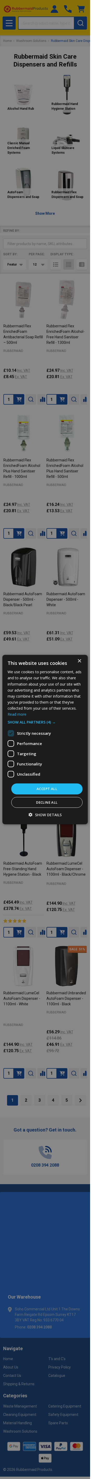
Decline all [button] (46, 802)
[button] (45, 722)
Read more (17, 714)
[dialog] (45, 739)
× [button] (79, 661)
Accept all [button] (47, 788)
